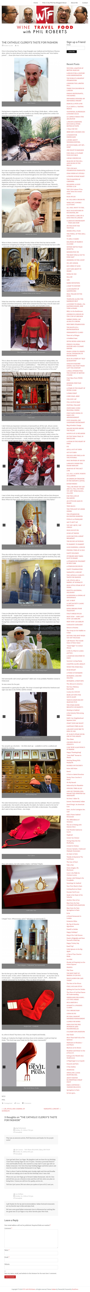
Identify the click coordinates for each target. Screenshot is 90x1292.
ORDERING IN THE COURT (76, 260)
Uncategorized (8, 1098)
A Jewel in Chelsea (73, 846)
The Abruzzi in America (74, 684)
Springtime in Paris (73, 1090)
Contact (85, 3)
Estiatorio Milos (72, 921)
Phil (18, 45)
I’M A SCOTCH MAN (73, 402)
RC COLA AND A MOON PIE (76, 199)
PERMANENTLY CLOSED (75, 332)
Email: (69, 45)
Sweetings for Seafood (74, 883)
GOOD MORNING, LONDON (76, 547)
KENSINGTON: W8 (73, 252)
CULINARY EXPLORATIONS (76, 1032)
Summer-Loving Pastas (74, 661)
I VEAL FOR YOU (72, 129)
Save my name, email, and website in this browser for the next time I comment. (30, 1268)
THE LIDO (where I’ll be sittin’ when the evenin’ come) (75, 192)
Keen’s (69, 771)
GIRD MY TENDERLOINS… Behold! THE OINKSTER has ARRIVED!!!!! (76, 793)
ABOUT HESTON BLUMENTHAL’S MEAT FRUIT (74, 1080)
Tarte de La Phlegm (73, 335)
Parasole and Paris (73, 1064)
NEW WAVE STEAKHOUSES (76, 324)
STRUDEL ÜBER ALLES (74, 788)
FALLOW (69, 277)
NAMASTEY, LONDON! (52, 1104)
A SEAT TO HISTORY (73, 286)
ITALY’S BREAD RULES (74, 613)
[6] (35, 236)
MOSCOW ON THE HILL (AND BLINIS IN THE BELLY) (75, 163)
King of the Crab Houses (75, 935)
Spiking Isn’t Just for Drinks (76, 989)
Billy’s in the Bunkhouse (75, 311)
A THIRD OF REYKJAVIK (74, 673)
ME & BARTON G (72, 1002)
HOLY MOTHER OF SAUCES (76, 460)
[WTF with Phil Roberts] (12, 3)
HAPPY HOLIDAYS (73, 553)
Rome (18, 1098)
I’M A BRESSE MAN (73, 1010)
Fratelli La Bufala (72, 929)
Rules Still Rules (72, 768)
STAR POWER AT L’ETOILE (75, 173)
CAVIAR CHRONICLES (74, 158)
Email (6, 1252)
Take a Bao (70, 865)
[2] (32, 164)
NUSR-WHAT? (71, 670)
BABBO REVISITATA (73, 283)
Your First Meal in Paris (74, 886)
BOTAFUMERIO (72, 484)
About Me (74, 3)
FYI (68, 446)
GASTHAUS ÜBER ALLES (75, 726)
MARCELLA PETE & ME (74, 104)
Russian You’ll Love (73, 892)
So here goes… (71, 1093)
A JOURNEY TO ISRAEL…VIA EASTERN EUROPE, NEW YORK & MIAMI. (76, 306)
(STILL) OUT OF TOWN (74, 449)
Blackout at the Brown (74, 1048)
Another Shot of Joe (73, 900)
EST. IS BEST (71, 600)
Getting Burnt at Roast (74, 889)
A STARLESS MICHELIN (75, 566)
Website (7, 1259)
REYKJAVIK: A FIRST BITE (75, 681)
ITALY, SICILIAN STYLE (74, 986)
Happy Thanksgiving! (74, 752)
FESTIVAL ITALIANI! (73, 405)
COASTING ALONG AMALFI (76, 664)
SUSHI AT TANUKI (73, 533)
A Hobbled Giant (72, 338)
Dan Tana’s (70, 1035)
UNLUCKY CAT (71, 399)
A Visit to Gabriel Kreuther (75, 774)
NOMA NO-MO (71, 274)
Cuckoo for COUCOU (73, 692)
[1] (30, 164)
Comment (8, 1223)
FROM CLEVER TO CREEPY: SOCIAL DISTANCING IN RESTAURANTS (76, 354)
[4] (32, 236)
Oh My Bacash (71, 782)
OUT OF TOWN (72, 452)
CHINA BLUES (71, 1013)
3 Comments (27, 1098)
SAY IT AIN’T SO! (72, 522)
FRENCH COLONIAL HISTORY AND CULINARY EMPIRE (75, 346)
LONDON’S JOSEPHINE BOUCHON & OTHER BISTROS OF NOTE (74, 124)
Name (6, 1245)
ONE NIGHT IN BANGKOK (75, 150)
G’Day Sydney (71, 1067)
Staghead (70, 835)
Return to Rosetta (72, 627)
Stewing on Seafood (73, 710)
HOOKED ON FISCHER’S (75, 765)
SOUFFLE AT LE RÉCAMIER (76, 433)
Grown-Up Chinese (73, 838)
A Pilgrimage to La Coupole (75, 1061)
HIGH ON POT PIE (73, 530)
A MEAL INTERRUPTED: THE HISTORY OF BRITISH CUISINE (75, 373)
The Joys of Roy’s (72, 862)
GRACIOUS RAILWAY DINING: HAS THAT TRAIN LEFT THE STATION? (76, 366)
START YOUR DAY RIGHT (75, 723)
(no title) (69, 959)
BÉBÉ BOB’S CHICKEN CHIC (76, 132)
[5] (34, 236)
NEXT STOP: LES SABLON (75, 622)
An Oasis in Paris (72, 854)
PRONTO (69, 967)
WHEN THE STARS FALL (75, 667)
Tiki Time (70, 970)
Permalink (18, 1127)
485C (68, 280)
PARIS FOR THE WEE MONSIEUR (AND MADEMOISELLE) (74, 1027)
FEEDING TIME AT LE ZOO (76, 550)
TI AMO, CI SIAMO (73, 239)
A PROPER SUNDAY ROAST (75, 176)
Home (36, 3)
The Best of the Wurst (74, 983)
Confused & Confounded (74, 625)
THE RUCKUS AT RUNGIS (75, 541)
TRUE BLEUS (71, 506)
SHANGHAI (70, 1070)
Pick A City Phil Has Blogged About (54, 3)
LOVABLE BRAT (72, 393)
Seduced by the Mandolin (75, 785)
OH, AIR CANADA (72, 263)
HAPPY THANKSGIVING (75, 569)
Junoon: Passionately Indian (76, 801)
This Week (70, 739)
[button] (4, 141)
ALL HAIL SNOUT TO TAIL (75, 208)
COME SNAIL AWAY (73, 396)
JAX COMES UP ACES (73, 266)
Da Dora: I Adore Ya (73, 798)
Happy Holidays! (72, 932)
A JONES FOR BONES (73, 1021)
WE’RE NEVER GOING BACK (76, 341)
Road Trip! (70, 946)
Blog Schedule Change (74, 425)
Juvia (68, 913)
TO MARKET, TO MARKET (75, 544)
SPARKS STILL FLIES (74, 231)
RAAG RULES (71, 196)
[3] (30, 236)
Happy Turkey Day (73, 943)
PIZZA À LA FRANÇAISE (75, 519)
